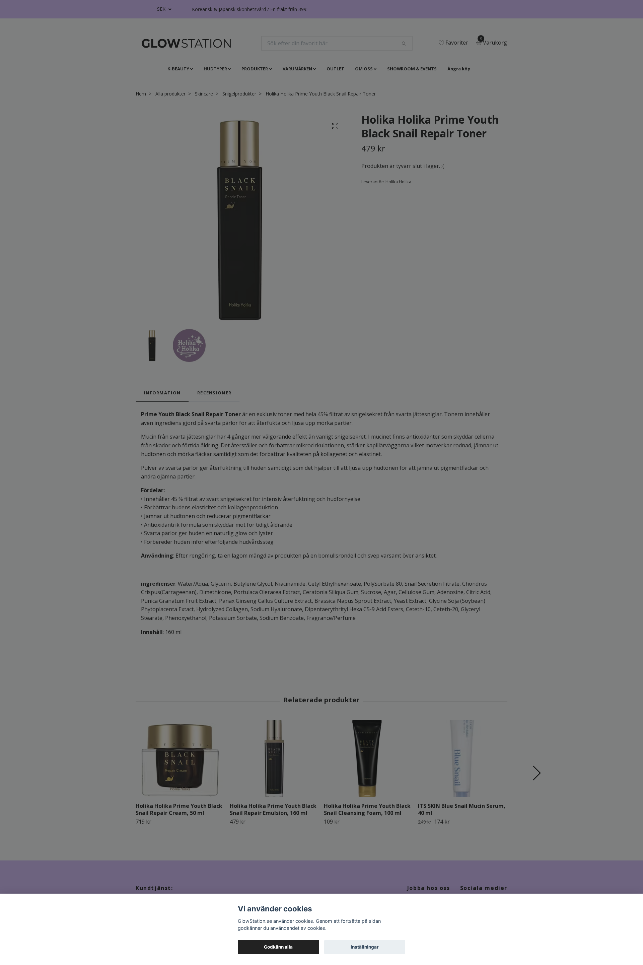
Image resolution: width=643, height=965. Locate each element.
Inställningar (365, 947)
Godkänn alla (278, 947)
